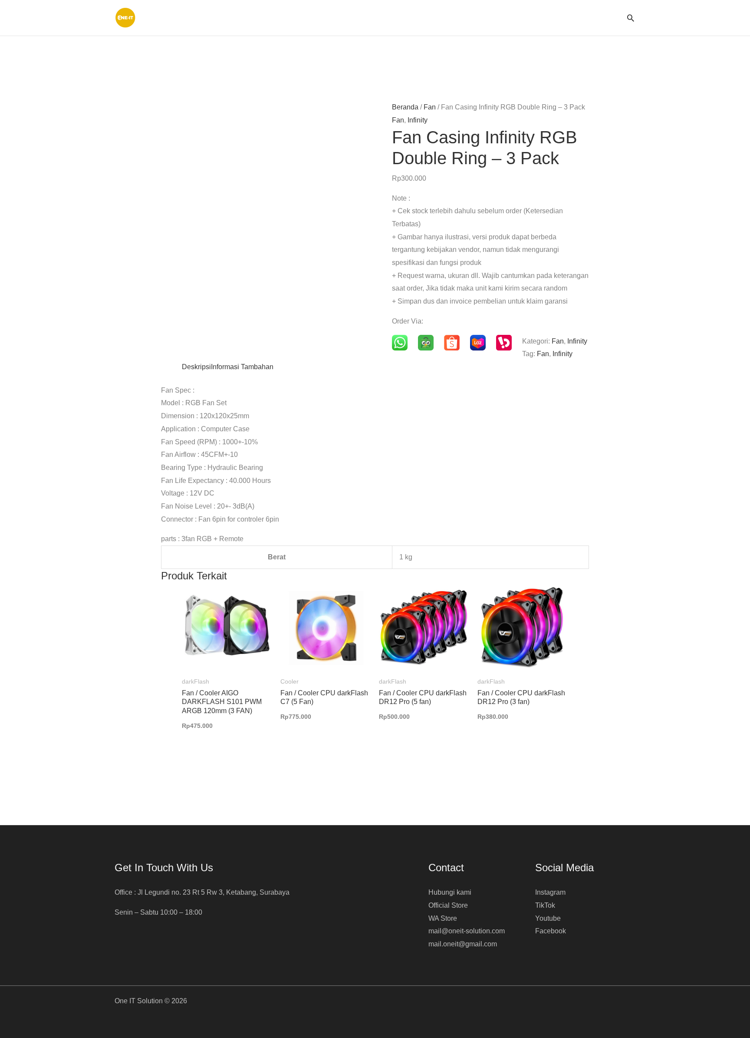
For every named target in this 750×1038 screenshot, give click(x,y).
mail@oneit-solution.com (466, 931)
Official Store (448, 905)
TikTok (545, 905)
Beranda (405, 107)
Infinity (418, 120)
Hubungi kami (449, 892)
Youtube (548, 918)
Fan (430, 107)
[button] (630, 18)
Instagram (550, 892)
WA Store (442, 918)
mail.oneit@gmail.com (462, 944)
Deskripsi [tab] (196, 366)
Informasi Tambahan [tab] (242, 366)
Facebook (550, 931)
